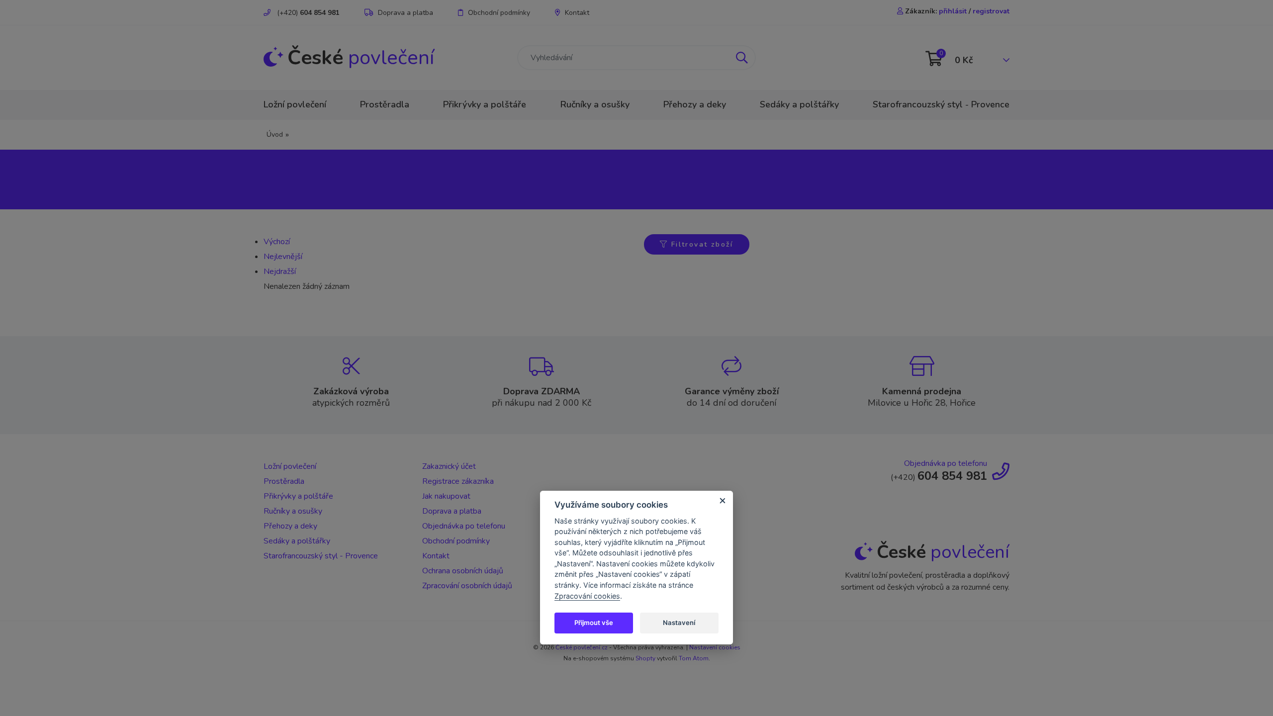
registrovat (991, 11)
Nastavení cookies (714, 647)
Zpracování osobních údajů (467, 585)
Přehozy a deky (694, 104)
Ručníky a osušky (595, 104)
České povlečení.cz (581, 647)
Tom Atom (694, 658)
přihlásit (953, 11)
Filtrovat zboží (700, 244)
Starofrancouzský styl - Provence (941, 104)
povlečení (360, 57)
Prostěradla (384, 104)
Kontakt (577, 12)
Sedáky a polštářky (799, 104)
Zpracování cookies (587, 596)
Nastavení (679, 622)
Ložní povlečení (295, 104)
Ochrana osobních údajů (462, 570)
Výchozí (277, 241)
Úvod (275, 134)
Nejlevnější (283, 256)
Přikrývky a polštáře (484, 104)
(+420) (307, 12)
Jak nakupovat (446, 496)
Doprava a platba (405, 12)
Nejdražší (280, 271)
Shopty (645, 658)
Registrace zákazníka (458, 481)
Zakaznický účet (449, 466)
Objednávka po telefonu (463, 526)
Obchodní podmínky (499, 12)
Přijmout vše (593, 622)
